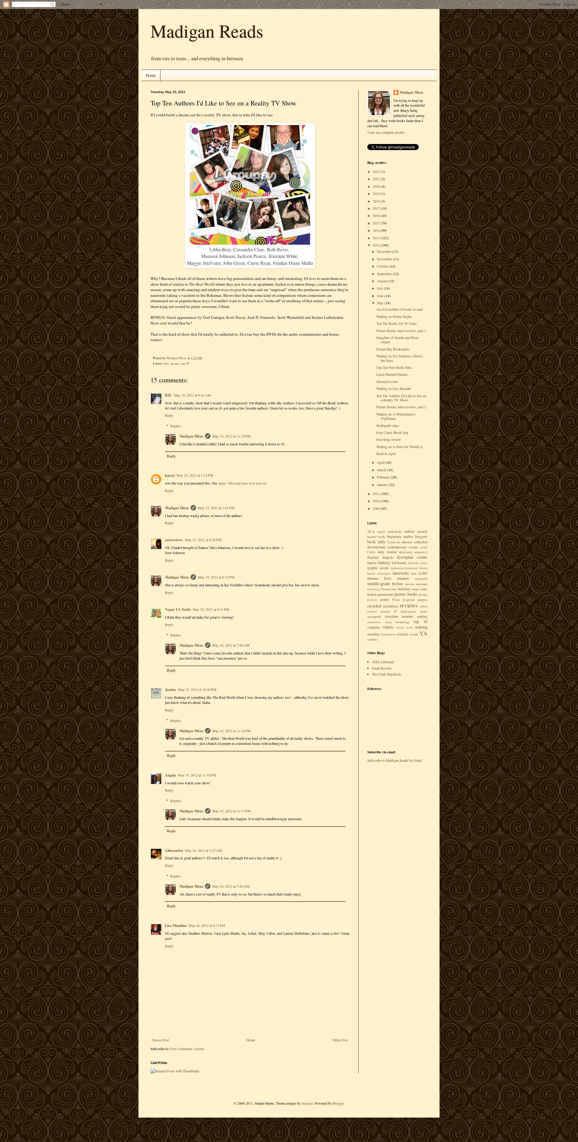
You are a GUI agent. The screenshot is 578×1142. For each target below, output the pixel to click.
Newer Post (160, 1039)
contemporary (397, 546)
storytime (391, 616)
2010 (377, 500)
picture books (406, 594)
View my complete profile (385, 132)
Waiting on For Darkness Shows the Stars (399, 357)
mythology (373, 589)
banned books (376, 537)
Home (151, 75)
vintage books (404, 627)
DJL (168, 395)
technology (402, 622)
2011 (377, 493)
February (384, 477)
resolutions (391, 606)
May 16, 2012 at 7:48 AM (231, 886)
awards (422, 531)
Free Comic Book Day (392, 432)
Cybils (371, 552)
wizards (402, 634)
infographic (384, 574)
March (382, 469)
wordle (413, 634)
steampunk (374, 616)
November (385, 258)
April (381, 462)
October (383, 266)
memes (174, 363)
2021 (377, 178)
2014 (377, 230)
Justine (170, 689)
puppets (422, 600)
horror (371, 573)
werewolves (388, 634)
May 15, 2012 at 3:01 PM (216, 507)
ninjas (416, 589)
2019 (377, 193)
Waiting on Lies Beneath (393, 388)
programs (409, 600)
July (380, 288)
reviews (409, 605)
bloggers (421, 536)
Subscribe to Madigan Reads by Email (394, 760)
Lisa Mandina (176, 925)
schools (385, 611)
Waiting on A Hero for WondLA (399, 446)
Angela (170, 775)
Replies (175, 425)
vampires (373, 627)
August (382, 280)
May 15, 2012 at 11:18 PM (231, 730)
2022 (377, 171)
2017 (377, 208)
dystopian (405, 557)
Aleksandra (174, 850)
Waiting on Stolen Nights (394, 316)
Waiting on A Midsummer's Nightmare (396, 416)
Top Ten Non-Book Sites (394, 367)
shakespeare (408, 611)
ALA (371, 531)
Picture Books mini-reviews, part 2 (401, 406)
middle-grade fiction (385, 583)
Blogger (338, 1103)
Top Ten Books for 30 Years (396, 323)
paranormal (385, 594)
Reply (169, 415)
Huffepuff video (387, 425)
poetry (384, 599)
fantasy (384, 562)
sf (395, 611)
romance (372, 611)
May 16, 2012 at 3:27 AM (203, 850)
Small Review (382, 668)
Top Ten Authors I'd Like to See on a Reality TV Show (401, 397)
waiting (421, 627)
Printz (396, 600)
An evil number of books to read (399, 309)
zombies (372, 639)
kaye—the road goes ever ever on (242, 483)
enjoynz (307, 1103)
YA (423, 633)
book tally (376, 541)
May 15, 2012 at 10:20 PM (197, 689)
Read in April (386, 453)
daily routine (387, 551)
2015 (377, 223)
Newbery (404, 588)
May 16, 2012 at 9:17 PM (206, 925)
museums (421, 584)
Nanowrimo (388, 589)
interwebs (401, 573)
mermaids (421, 578)
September (385, 273)
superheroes (374, 622)
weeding (373, 634)
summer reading (414, 616)
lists (166, 363)
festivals (413, 563)
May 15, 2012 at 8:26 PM (203, 539)
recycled (374, 606)
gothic (423, 563)
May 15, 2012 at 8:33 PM (216, 577)
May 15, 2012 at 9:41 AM (192, 395)
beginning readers (400, 536)
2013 (377, 237)
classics (406, 541)
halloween (397, 568)
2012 (377, 245)
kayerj (170, 475)
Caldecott (393, 542)
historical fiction (416, 568)
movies (409, 584)
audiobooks (395, 531)
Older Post (340, 1039)
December (384, 251)
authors (409, 531)
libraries (373, 578)
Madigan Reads (207, 31)
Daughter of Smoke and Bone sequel (397, 339)
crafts (423, 547)
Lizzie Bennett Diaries (392, 374)
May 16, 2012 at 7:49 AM (231, 645)
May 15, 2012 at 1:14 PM (194, 475)
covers (413, 546)
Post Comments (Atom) (187, 1048)
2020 (377, 186)
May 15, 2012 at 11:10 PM (197, 775)
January (383, 484)
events (422, 557)
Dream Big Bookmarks (392, 349)
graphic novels (378, 567)
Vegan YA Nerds (178, 609)
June (380, 295)
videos (387, 627)
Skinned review (387, 381)
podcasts (372, 600)
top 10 (185, 363)
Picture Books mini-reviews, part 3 (401, 330)
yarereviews (174, 539)
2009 (377, 508)
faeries (372, 562)
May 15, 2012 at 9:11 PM (211, 609)
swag (388, 622)
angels (381, 531)
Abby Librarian (383, 661)
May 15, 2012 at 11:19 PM (231, 436)
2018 (377, 201)
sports (423, 611)
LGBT (422, 573)
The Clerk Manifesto (386, 674)
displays (373, 557)
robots (423, 606)
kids (413, 573)
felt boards (399, 562)
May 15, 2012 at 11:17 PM (231, 810)
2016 (377, 215)
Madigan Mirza (191, 436)
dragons (388, 557)
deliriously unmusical (413, 552)
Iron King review (388, 439)
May (380, 302)
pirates (423, 594)
